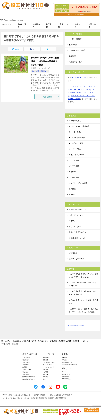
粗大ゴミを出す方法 (76, 259)
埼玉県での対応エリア (77, 209)
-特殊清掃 (45, 369)
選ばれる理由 (22, 25)
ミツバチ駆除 (76, 149)
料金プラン (78, 25)
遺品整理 (72, 56)
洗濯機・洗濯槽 (74, 99)
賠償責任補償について (28, 376)
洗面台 (79, 93)
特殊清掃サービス (76, 62)
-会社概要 (64, 357)
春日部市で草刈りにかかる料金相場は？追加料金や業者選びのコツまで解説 (45, 61)
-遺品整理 (45, 360)
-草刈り (45, 379)
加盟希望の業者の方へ (76, 326)
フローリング (73, 86)
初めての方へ (6, 25)
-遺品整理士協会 (66, 379)
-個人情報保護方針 (67, 362)
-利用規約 (64, 360)
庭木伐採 (72, 189)
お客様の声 (36, 25)
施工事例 (48, 25)
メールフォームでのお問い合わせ (76, 14)
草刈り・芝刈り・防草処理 (79, 126)
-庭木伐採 (45, 374)
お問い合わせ (92, 25)
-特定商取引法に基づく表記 (69, 364)
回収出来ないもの (78, 238)
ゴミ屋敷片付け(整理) (77, 50)
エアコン (83, 86)
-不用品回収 (46, 357)
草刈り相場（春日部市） (40, 71)
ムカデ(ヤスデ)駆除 (76, 155)
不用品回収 (73, 45)
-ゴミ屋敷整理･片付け (49, 362)
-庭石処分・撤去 (47, 364)
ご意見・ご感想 (63, 25)
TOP (44, 341)
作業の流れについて (76, 215)
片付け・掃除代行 (76, 39)
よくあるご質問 (75, 227)
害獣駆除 (72, 172)
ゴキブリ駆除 (74, 166)
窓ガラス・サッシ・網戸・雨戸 (83, 96)
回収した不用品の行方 (77, 232)
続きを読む (47, 97)
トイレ (85, 93)
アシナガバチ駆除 (78, 138)
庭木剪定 (72, 194)
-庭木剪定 (45, 376)
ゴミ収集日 (73, 253)
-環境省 (64, 371)
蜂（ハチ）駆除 (75, 132)
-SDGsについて (66, 374)
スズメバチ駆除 (77, 143)
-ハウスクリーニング (48, 367)
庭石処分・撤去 (75, 121)
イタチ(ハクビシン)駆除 (78, 183)
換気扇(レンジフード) (82, 89)
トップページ (26, 357)
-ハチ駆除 (45, 372)
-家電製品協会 (65, 376)
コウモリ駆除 (74, 177)
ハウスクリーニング (79, 78)
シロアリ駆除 (74, 160)
